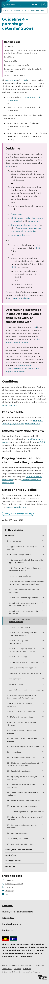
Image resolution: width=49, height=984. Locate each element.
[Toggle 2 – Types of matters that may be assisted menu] (43, 546)
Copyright (39, 965)
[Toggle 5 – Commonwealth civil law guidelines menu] (43, 703)
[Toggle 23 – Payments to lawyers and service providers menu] (43, 825)
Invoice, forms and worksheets (17, 912)
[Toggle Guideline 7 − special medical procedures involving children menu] (43, 649)
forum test (16, 214)
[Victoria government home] (42, 977)
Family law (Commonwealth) (18, 513)
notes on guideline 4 (19, 298)
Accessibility (27, 965)
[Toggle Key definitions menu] (43, 679)
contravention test (20, 235)
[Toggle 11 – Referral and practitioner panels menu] (43, 746)
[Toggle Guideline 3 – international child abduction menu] (43, 611)
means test (34, 221)
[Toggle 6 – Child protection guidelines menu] (43, 711)
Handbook (7, 906)
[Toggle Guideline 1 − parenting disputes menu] (43, 597)
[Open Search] (44, 5)
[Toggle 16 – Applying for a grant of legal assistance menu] (43, 776)
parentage (11, 80)
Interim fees (8, 918)
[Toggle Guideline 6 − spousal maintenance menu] (43, 641)
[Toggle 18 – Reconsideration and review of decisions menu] (43, 792)
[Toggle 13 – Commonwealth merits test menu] (43, 757)
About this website (10, 965)
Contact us (7, 930)
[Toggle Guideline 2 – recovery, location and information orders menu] (43, 603)
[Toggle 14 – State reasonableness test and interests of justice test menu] (43, 763)
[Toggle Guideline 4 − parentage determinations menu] (43, 619)
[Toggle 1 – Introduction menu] (43, 541)
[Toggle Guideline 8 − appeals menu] (43, 657)
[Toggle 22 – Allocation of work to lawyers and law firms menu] (43, 817)
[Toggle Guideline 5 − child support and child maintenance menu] (43, 633)
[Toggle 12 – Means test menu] (43, 752)
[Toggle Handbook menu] (43, 535)
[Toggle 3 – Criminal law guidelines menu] (43, 554)
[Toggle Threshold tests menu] (43, 684)
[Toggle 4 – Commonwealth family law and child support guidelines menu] (43, 560)
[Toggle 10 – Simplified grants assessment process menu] (43, 738)
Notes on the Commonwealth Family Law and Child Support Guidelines (24, 368)
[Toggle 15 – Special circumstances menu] (43, 771)
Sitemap (27, 969)
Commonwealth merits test (24, 225)
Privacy (17, 969)
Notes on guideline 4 (16, 507)
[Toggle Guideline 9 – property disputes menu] (43, 662)
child (24, 80)
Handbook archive (11, 924)
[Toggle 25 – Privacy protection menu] (43, 839)
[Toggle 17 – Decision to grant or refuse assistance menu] (43, 784)
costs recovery (9, 405)
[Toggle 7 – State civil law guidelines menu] (43, 717)
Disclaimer (7, 969)
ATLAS (41, 442)
